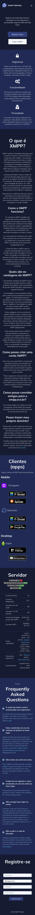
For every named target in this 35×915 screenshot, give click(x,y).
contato (23, 448)
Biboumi (27, 655)
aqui (10, 721)
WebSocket (25, 642)
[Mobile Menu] (31, 5)
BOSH (26, 640)
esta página (6, 847)
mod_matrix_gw (24, 659)
